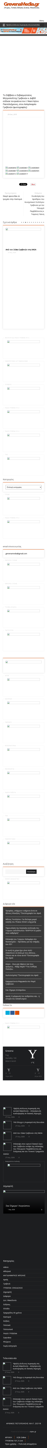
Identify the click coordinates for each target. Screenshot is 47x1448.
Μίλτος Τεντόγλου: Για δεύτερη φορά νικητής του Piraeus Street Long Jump (21, 920)
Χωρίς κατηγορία (10, 1346)
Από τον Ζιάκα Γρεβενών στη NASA (27, 1133)
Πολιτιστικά (8, 1329)
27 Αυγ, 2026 (10, 1117)
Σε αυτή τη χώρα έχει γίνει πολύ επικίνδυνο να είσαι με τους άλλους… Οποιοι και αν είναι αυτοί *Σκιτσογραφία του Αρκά (22, 954)
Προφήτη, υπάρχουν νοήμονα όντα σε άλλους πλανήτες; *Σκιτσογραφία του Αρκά (23, 911)
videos (6, 1267)
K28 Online (21, 1437)
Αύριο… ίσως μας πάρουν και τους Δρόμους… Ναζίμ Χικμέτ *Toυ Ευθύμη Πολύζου (21, 966)
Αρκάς (5, 1279)
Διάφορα (7, 1296)
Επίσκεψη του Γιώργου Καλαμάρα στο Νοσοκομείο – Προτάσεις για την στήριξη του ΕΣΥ (22, 941)
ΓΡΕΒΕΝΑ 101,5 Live (14, 1440)
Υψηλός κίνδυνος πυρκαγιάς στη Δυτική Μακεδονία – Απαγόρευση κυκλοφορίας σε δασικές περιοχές (27, 1111)
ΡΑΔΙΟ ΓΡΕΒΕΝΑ (10, 1333)
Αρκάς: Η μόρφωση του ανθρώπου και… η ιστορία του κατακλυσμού (23, 997)
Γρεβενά (6, 1284)
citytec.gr (33, 1432)
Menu (41, 16)
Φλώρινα (7, 1342)
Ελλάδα (6, 1308)
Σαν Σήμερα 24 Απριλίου (16, 990)
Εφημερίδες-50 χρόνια (12, 1313)
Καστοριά (7, 1317)
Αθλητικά (7, 1271)
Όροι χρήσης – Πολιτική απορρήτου (21, 1444)
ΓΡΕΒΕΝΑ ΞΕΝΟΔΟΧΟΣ (13, 1288)
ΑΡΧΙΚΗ (8, 1437)
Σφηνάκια (7, 1337)
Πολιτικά (6, 1325)
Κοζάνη (6, 1321)
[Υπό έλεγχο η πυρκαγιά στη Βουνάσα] (7, 1125)
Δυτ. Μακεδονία (9, 1300)
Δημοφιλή (7, 1292)
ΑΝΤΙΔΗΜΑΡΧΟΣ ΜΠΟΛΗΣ (14, 1275)
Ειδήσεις (6, 1304)
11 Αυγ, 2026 (11, 1246)
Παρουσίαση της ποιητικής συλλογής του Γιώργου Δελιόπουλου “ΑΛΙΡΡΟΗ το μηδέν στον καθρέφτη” (23, 930)
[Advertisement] (23, 66)
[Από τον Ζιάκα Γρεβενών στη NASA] (7, 1136)
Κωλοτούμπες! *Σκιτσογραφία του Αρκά (22, 975)
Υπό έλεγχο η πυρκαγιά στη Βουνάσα (28, 1122)
